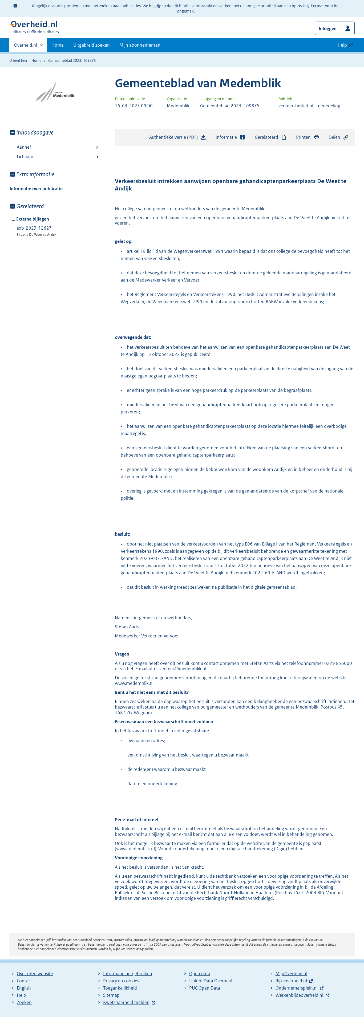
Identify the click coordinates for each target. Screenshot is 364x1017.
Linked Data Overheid (210, 981)
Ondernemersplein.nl (297, 988)
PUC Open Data (204, 988)
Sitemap (111, 995)
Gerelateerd (266, 137)
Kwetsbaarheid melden (126, 1002)
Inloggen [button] (328, 28)
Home (57, 45)
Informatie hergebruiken (127, 974)
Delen (334, 137)
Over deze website (35, 974)
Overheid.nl (25, 47)
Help (21, 995)
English (24, 988)
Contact (24, 981)
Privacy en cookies (121, 981)
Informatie (226, 137)
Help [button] (342, 45)
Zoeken (24, 1002)
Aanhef (24, 147)
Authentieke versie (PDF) (175, 138)
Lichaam (25, 157)
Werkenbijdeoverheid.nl (299, 995)
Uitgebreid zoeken (91, 45)
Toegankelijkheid (120, 988)
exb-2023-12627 (34, 228)
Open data (199, 974)
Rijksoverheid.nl (291, 981)
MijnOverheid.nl (291, 974)
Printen (303, 137)
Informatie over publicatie (36, 189)
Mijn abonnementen (139, 45)
